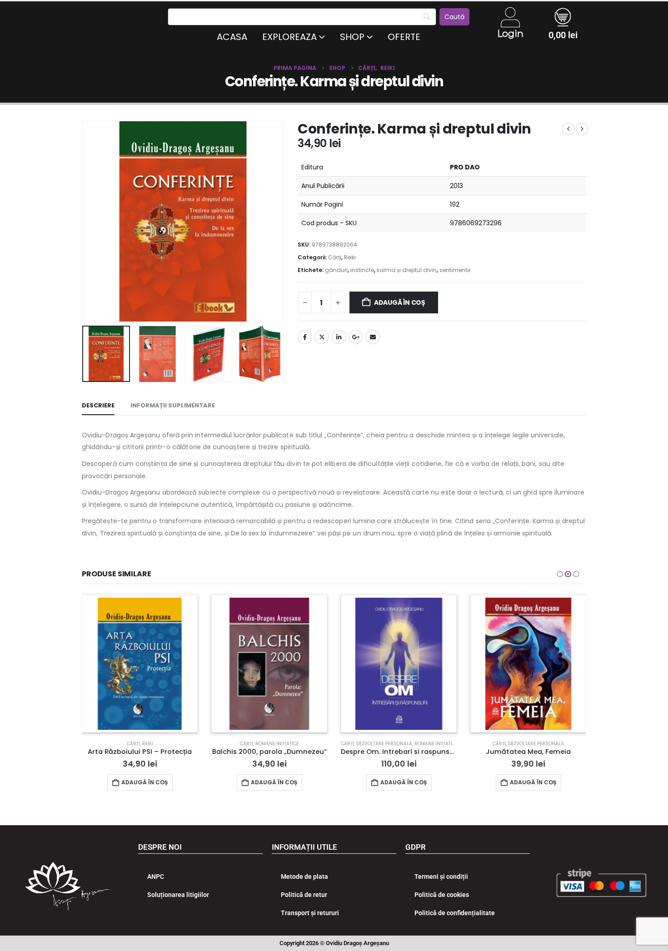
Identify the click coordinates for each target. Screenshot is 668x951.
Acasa (232, 36)
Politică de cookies (441, 894)
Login (510, 33)
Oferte (404, 36)
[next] (582, 129)
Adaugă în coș (399, 302)
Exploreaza (289, 36)
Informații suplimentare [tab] (172, 405)
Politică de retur (304, 894)
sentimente (454, 270)
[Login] (510, 17)
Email (372, 337)
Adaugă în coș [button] (144, 782)
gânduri (336, 270)
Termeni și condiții (441, 876)
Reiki (350, 257)
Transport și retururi (310, 912)
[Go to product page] (140, 664)
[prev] (568, 129)
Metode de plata (304, 876)
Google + (356, 337)
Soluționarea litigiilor (178, 894)
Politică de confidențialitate (454, 912)
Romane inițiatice (277, 743)
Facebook (305, 337)
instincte (362, 270)
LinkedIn (339, 337)
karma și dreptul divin (407, 270)
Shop (352, 36)
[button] (84, 221)
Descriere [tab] (98, 405)
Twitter (321, 337)
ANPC (155, 876)
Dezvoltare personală (384, 743)
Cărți (334, 257)
